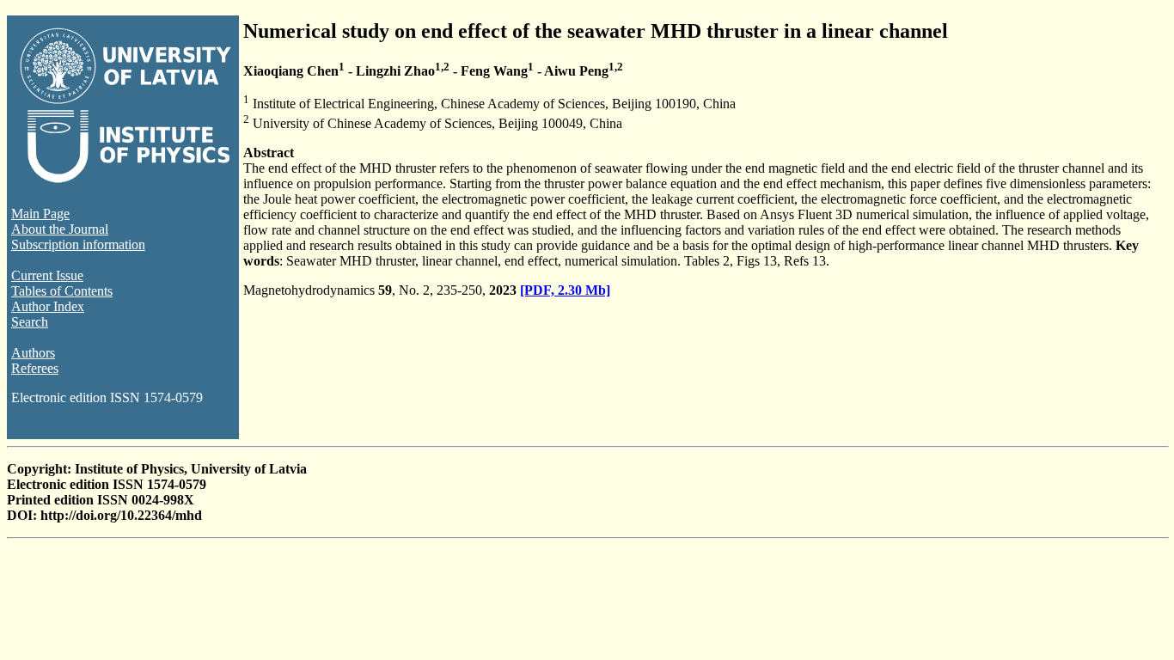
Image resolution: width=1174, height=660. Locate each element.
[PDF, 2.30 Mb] (565, 290)
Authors (33, 352)
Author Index (47, 306)
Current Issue (47, 275)
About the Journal (59, 229)
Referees (34, 368)
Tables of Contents (62, 291)
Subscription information (78, 244)
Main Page (40, 213)
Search (29, 322)
